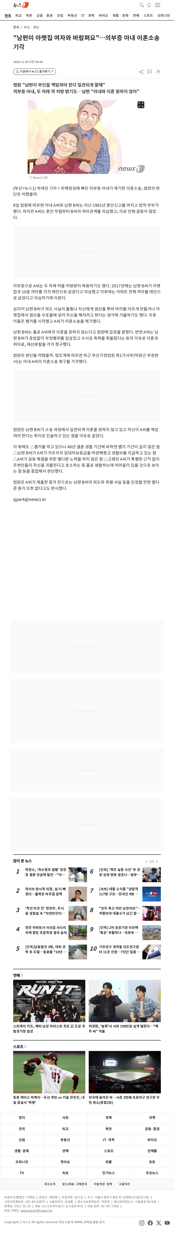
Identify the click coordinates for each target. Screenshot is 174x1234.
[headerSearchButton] (142, 4)
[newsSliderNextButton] (157, 861)
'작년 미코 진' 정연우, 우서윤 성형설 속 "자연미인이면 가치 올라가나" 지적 (45, 913)
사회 (65, 1117)
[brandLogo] (21, 4)
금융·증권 (152, 1129)
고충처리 (124, 1184)
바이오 (152, 1140)
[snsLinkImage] (141, 1222)
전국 (16, 27)
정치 (22, 1117)
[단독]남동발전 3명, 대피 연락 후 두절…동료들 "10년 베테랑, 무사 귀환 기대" (45, 952)
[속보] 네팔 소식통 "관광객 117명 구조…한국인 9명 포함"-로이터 (118, 894)
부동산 (65, 1140)
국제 (152, 1117)
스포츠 (18, 1046)
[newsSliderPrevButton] (146, 861)
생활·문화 (21, 1151)
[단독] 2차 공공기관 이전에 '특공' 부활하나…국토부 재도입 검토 (118, 932)
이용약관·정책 (103, 1184)
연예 (16, 975)
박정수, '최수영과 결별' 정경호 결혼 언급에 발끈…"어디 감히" (45, 875)
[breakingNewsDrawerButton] (149, 4)
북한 (108, 1129)
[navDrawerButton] (157, 4)
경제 (108, 1117)
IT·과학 (109, 1140)
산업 (22, 1140)
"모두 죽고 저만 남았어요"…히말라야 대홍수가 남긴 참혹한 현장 (120, 913)
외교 (65, 1129)
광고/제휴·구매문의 (74, 1184)
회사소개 (49, 1184)
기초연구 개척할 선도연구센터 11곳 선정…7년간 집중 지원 (119, 952)
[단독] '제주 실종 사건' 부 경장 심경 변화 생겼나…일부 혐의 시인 (119, 875)
